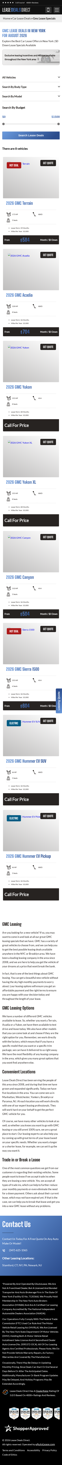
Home (6, 18)
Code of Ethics (9, 1454)
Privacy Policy (49, 1450)
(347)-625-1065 (48, 10)
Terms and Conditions (13, 1450)
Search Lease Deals (31, 135)
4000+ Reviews (32, 3)
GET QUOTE (48, 163)
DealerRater (42, 1390)
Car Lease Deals (21, 18)
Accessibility (33, 1450)
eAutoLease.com (45, 1444)
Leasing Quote (58, 701)
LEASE (16, 10)
